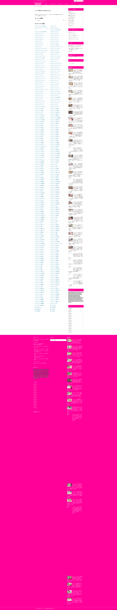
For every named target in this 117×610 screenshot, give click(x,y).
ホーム (35, 6)
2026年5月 (70, 313)
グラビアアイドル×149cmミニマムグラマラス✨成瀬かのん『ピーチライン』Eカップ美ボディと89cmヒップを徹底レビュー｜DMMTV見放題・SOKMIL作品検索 (75, 277)
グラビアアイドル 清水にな (39, 224)
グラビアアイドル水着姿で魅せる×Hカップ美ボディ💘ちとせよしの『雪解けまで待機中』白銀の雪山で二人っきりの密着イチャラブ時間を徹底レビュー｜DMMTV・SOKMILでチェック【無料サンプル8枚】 (75, 212)
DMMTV (77, 292)
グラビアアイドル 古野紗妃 (39, 129)
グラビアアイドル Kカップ (39, 39)
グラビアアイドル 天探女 (54, 140)
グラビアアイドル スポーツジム (40, 67)
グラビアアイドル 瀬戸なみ (39, 230)
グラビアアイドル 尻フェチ (39, 159)
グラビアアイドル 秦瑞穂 (54, 254)
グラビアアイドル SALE (54, 42)
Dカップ (79, 292)
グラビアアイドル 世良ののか (55, 112)
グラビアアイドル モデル (39, 97)
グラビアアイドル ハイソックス (40, 76)
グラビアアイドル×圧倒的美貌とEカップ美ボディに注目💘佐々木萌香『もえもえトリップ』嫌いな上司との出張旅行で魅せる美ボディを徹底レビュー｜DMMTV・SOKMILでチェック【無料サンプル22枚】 (75, 166)
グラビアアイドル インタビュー (55, 48)
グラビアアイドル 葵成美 (54, 277)
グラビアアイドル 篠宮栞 (54, 258)
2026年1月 (70, 320)
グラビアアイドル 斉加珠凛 (39, 177)
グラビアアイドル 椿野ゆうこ (55, 207)
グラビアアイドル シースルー (40, 59)
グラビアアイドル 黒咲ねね (39, 305)
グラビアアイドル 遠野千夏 (39, 290)
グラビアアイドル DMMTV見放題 (40, 31)
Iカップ (78, 293)
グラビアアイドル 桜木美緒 (39, 205)
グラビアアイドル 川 (53, 164)
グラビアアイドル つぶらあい (40, 72)
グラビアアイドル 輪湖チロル (40, 288)
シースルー (74, 296)
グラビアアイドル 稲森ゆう (39, 256)
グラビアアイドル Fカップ (54, 33)
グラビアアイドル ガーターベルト (40, 52)
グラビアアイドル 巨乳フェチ (40, 168)
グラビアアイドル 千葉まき (39, 127)
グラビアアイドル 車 (53, 286)
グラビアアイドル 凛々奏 (39, 125)
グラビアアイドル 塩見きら (54, 132)
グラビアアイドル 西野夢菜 (39, 284)
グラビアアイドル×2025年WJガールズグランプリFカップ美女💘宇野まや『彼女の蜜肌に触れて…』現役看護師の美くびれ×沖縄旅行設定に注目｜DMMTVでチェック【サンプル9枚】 (75, 93)
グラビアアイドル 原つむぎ (54, 127)
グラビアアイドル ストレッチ (40, 65)
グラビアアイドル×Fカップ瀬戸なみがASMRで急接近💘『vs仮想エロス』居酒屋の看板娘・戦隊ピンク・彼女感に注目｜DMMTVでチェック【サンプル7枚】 (75, 114)
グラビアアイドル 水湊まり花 (40, 215)
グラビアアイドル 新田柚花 (54, 179)
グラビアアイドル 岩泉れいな (40, 164)
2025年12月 (70, 321)
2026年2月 (70, 318)
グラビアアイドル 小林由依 (39, 155)
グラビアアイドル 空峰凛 (54, 256)
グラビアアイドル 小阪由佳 (54, 157)
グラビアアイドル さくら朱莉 (40, 57)
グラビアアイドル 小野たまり (40, 157)
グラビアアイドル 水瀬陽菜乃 (40, 217)
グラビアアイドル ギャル (39, 54)
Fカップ (70, 293)
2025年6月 (35, 407)
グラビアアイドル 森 (53, 205)
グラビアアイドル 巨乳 (54, 166)
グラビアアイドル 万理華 (54, 108)
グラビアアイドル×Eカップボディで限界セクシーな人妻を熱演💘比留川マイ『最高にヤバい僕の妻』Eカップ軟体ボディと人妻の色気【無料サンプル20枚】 (75, 249)
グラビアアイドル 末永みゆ (54, 194)
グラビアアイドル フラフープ (55, 87)
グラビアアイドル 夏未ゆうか (40, 134)
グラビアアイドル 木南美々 (39, 194)
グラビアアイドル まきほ (39, 91)
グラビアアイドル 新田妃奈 (39, 179)
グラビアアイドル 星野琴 (54, 185)
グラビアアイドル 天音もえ (39, 144)
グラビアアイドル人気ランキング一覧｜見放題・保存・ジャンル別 (41, 347)
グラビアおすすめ (53, 305)
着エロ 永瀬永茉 (37, 310)
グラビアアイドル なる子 (39, 74)
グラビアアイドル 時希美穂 (54, 187)
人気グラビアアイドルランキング (73, 37)
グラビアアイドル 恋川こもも (55, 172)
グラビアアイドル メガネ (54, 95)
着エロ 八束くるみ (38, 307)
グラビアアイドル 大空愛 (39, 140)
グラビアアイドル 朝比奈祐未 (40, 192)
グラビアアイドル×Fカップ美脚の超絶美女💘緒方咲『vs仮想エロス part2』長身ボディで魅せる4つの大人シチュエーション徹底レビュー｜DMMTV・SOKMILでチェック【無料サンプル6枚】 (75, 189)
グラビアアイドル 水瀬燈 (54, 215)
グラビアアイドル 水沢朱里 (54, 213)
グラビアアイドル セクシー (39, 69)
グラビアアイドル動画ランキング (73, 35)
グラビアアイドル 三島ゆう (39, 110)
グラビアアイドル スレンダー (55, 67)
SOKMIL (72, 294)
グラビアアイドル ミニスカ (39, 93)
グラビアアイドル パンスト (39, 82)
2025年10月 (70, 325)
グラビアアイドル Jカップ (54, 37)
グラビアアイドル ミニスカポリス (55, 93)
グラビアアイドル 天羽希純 (39, 142)
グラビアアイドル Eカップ (39, 33)
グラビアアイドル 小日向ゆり (40, 153)
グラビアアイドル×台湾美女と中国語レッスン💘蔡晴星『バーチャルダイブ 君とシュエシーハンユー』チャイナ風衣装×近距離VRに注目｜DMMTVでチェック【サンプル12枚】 (75, 120)
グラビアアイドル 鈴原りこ (54, 292)
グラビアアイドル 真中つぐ (54, 247)
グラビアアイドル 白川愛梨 (54, 241)
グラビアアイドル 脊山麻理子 (40, 273)
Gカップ (72, 293)
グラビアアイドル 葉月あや (39, 277)
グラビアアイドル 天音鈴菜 (54, 144)
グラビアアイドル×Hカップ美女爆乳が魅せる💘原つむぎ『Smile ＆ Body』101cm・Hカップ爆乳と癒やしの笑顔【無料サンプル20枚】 (75, 256)
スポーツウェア (78, 296)
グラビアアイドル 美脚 (38, 269)
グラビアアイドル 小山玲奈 (39, 151)
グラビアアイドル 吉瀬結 (54, 129)
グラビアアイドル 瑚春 (54, 239)
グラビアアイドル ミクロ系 (54, 91)
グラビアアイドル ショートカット (40, 61)
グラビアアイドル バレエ (54, 80)
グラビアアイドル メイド (39, 95)
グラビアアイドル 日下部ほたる (55, 181)
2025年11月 (70, 323)
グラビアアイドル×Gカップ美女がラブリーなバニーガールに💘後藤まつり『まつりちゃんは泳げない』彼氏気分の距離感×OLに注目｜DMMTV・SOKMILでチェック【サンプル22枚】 (75, 127)
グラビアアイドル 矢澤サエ (39, 250)
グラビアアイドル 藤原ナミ (39, 280)
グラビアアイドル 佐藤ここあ (55, 119)
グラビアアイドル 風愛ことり (55, 301)
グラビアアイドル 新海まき (54, 177)
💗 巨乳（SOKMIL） (71, 20)
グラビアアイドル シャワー (54, 59)
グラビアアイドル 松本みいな (55, 198)
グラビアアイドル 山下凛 (54, 159)
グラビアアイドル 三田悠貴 (54, 110)
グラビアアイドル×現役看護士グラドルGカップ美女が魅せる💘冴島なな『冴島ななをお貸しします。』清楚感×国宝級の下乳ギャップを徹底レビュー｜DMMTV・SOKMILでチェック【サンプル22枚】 (75, 135)
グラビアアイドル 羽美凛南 (54, 271)
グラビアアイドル (79, 294)
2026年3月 (70, 316)
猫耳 (69, 301)
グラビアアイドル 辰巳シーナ (55, 288)
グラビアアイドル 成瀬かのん (40, 174)
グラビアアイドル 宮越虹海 (54, 149)
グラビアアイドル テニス (54, 72)
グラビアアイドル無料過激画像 (38, 3)
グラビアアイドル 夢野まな (39, 138)
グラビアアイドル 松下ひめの (40, 198)
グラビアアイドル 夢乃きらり (55, 136)
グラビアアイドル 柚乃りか (54, 200)
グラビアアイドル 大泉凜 (54, 138)
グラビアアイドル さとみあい (55, 57)
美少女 (80, 301)
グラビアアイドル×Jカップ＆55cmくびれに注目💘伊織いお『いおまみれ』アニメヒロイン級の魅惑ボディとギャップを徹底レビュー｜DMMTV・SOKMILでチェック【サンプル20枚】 (75, 150)
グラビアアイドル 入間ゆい (39, 123)
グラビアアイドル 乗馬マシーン (55, 114)
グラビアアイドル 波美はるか (40, 220)
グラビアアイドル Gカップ (39, 35)
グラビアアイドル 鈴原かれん (40, 292)
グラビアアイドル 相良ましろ (40, 247)
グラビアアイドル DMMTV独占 (55, 29)
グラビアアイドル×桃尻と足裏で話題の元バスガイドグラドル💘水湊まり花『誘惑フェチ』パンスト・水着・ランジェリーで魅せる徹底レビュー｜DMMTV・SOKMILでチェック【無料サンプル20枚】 (75, 242)
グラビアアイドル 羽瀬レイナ (40, 271)
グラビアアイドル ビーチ (39, 84)
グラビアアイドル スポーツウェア (55, 65)
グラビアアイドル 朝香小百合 (55, 192)
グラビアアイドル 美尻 (38, 267)
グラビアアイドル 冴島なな (54, 123)
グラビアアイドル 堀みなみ (39, 132)
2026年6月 (70, 311)
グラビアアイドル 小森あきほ (55, 155)
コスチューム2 (75, 295)
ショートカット (70, 296)
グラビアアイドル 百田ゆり (54, 245)
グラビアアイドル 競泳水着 (39, 258)
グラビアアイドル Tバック (39, 44)
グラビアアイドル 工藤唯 (39, 166)
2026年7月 (35, 385)
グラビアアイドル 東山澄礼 (54, 196)
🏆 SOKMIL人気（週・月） (72, 13)
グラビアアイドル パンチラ (54, 82)
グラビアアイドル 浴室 (54, 220)
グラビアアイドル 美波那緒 (54, 267)
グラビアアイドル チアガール (55, 69)
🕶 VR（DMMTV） (71, 22)
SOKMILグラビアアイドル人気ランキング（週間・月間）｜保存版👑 (41, 340)
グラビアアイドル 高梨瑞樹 (39, 303)
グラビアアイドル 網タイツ (54, 262)
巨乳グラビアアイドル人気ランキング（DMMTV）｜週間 (39, 357)
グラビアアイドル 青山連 (54, 299)
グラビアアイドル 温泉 (38, 226)
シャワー (78, 295)
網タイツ (76, 301)
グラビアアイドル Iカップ (39, 37)
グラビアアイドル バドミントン (40, 78)
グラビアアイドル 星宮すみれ (55, 183)
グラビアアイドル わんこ (54, 104)
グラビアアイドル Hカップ (54, 35)
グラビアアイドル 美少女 (54, 265)
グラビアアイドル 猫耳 (38, 237)
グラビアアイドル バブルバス (40, 80)
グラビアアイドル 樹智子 (39, 209)
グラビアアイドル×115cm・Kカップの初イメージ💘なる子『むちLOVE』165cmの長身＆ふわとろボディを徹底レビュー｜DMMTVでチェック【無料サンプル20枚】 (75, 235)
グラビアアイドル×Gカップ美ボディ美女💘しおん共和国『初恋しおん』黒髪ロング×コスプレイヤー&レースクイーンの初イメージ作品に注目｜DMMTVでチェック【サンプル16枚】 (75, 85)
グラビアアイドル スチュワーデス (55, 63)
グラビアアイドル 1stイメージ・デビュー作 (42, 28)
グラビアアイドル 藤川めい (39, 282)
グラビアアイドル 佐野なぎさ (40, 121)
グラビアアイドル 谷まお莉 (54, 284)
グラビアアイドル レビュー (54, 102)
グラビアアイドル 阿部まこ (39, 297)
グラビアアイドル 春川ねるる (40, 187)
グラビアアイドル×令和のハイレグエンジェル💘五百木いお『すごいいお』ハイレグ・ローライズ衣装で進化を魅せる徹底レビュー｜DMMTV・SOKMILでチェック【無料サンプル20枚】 (75, 227)
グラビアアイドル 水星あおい (40, 213)
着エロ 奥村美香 (52, 307)
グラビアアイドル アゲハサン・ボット (56, 46)
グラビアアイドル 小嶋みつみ (55, 151)
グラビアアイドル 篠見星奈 (39, 260)
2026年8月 (70, 308)
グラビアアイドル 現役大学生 (40, 239)
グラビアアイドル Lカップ (54, 39)
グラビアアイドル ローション (40, 104)
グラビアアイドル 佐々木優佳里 (55, 117)
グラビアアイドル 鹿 (53, 303)
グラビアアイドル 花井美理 (54, 273)
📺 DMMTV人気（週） (71, 15)
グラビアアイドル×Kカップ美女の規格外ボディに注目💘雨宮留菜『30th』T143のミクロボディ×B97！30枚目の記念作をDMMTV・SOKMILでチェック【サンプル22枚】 (75, 72)
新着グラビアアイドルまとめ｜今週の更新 (40, 363)
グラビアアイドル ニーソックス (55, 74)
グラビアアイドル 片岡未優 (39, 235)
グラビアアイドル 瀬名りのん (55, 228)
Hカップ (75, 293)
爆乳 (34, 377)
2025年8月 (70, 328)
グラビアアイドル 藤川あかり (55, 280)
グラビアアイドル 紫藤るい (54, 260)
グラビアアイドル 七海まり (39, 108)
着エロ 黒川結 (52, 310)
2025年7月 (70, 330)
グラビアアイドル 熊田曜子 (39, 232)
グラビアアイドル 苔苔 (54, 275)
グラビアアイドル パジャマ (54, 76)
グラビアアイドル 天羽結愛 (54, 142)
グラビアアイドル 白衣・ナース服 (55, 243)
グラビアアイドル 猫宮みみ (54, 235)
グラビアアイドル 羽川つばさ (55, 269)
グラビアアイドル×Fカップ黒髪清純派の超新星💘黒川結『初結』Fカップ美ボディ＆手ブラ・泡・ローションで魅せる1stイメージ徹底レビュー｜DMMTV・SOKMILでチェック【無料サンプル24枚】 (75, 220)
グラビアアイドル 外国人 (39, 136)
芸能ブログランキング (71, 32)
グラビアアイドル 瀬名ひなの (40, 228)
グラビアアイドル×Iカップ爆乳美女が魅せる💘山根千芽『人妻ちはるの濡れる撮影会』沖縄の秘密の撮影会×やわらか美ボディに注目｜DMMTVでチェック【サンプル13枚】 (75, 79)
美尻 (82, 301)
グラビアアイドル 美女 (38, 265)
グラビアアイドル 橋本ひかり (55, 209)
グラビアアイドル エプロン (54, 50)
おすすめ (75, 294)
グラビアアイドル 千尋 (54, 125)
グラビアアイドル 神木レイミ (40, 252)
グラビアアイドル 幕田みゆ (39, 170)
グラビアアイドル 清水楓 (54, 224)
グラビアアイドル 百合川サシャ (40, 245)
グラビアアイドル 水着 (54, 217)
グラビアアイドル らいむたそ (55, 99)
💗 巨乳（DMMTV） (71, 18)
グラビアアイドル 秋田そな (39, 254)
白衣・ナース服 (72, 301)
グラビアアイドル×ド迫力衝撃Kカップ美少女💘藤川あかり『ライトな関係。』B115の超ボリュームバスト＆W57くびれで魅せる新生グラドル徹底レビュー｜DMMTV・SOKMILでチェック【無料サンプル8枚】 (75, 205)
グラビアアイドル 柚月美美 (54, 202)
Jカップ (80, 293)
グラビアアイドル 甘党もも (39, 241)
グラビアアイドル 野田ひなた (55, 290)
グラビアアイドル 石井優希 (54, 250)
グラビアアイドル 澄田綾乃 (54, 226)
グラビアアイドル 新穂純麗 (39, 181)
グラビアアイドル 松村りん (39, 200)
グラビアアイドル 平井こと (54, 170)
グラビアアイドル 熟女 (54, 232)
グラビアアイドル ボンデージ (55, 89)
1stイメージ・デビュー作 (72, 292)
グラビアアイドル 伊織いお (39, 117)
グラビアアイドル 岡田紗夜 (39, 162)
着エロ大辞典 (70, 51)
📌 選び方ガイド (70, 25)
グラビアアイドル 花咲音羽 (39, 275)
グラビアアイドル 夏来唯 (54, 134)
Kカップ (70, 294)
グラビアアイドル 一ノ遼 (54, 106)
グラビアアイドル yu (38, 46)
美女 (78, 301)
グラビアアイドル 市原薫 (54, 168)
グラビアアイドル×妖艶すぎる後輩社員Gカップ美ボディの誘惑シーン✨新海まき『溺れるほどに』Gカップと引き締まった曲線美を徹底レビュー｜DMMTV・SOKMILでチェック (75, 263)
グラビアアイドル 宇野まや (39, 149)
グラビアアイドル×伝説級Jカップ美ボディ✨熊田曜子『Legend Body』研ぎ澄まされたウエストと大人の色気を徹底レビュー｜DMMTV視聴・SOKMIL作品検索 (75, 270)
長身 (70, 302)
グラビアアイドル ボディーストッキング (41, 89)
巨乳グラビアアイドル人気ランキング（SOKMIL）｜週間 (41, 359)
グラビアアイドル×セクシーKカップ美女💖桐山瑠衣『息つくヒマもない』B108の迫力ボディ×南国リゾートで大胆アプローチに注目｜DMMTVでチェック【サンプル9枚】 (75, 107)
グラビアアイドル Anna (54, 27)
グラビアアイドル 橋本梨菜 (39, 211)
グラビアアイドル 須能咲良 (39, 301)
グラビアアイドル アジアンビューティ (41, 48)
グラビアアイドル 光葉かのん (55, 121)
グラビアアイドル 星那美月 (39, 185)
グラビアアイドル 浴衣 (38, 222)
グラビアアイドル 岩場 (54, 162)
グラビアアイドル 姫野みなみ (40, 147)
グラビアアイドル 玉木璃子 (54, 237)
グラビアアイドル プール (39, 87)
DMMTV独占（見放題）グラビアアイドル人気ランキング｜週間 (41, 351)
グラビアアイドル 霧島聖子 (39, 299)
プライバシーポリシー (37, 361)
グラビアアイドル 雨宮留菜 (54, 297)
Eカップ (82, 292)
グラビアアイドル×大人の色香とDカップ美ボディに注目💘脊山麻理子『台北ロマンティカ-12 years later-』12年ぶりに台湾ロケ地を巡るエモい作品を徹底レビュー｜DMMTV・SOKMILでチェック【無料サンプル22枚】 (75, 158)
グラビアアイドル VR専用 (54, 44)
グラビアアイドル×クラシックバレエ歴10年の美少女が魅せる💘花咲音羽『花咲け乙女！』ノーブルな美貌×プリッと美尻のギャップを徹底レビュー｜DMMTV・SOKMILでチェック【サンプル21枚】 (75, 143)
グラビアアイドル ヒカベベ (54, 84)
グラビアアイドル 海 (53, 222)
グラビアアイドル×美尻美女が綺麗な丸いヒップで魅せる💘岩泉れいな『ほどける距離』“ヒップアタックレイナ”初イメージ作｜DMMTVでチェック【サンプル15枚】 (75, 100)
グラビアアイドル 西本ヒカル (55, 282)
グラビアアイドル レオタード (40, 102)
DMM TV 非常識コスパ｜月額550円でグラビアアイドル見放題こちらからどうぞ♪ (75, 49)
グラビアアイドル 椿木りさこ (40, 207)
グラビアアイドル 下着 (38, 112)
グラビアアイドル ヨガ (38, 99)
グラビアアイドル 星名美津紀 (40, 183)
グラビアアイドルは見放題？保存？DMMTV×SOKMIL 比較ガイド (39, 344)
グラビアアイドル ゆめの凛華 (55, 97)
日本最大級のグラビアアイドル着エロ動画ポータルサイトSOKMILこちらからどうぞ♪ (75, 46)
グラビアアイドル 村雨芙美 (39, 196)
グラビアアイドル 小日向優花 (55, 153)
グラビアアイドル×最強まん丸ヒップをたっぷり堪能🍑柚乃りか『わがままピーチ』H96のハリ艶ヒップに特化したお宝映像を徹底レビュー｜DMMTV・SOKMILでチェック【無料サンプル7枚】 (75, 197)
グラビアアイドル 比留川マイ (55, 211)
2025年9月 (35, 402)
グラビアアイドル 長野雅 (54, 295)
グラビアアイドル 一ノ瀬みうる (40, 106)
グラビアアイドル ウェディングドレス (41, 50)
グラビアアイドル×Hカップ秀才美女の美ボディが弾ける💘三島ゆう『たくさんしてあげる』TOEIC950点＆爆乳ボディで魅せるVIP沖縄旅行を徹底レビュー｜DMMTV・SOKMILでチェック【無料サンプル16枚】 (75, 174)
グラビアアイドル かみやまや (55, 52)
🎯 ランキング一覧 (71, 23)
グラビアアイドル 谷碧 (38, 286)
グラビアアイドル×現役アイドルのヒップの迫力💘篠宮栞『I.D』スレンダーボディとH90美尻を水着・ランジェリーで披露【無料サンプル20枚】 (75, 283)
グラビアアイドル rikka (39, 42)
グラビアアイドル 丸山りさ (39, 114)
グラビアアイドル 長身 (38, 295)
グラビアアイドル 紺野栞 (39, 262)
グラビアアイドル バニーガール (55, 78)
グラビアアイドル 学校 (54, 147)
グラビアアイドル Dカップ (54, 31)
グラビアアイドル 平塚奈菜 (39, 172)
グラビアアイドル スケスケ (39, 63)
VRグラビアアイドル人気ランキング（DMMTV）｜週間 (41, 354)
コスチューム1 (70, 295)
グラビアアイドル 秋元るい (54, 252)
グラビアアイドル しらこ (54, 61)
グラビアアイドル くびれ (54, 54)
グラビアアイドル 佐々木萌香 (40, 119)
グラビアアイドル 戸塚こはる (55, 174)
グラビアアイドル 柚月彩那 (39, 202)
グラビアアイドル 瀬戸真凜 (54, 230)
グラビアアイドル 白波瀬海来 (40, 243)
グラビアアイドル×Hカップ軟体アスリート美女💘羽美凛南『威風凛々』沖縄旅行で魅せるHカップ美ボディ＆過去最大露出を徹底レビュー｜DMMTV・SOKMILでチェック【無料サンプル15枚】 (75, 182)
